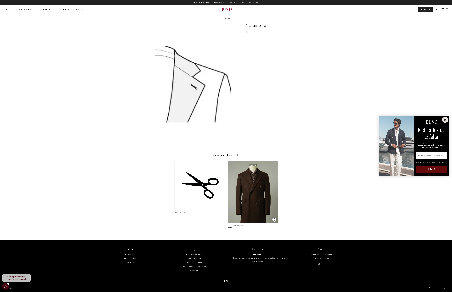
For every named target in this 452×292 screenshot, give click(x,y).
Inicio (220, 18)
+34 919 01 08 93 (322, 258)
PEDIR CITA (425, 9)
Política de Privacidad (194, 254)
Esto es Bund (130, 254)
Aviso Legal (194, 270)
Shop (6, 9)
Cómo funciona (130, 258)
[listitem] (226, 2)
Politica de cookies (194, 258)
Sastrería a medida (43, 9)
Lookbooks (78, 9)
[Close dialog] (445, 120)
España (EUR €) (8, 288)
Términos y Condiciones (194, 262)
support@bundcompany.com (322, 254)
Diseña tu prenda (21, 9)
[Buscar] (447, 9)
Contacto (63, 9)
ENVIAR (431, 169)
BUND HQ (434, 288)
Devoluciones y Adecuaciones (194, 266)
